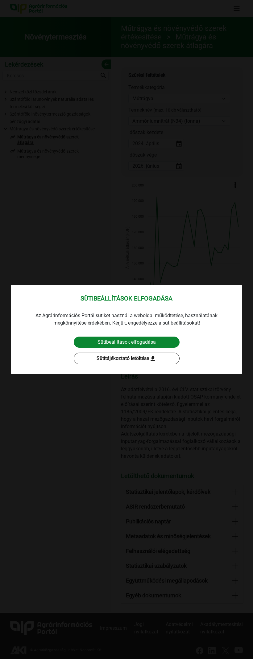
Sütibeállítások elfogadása (126, 342)
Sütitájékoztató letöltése (126, 358)
